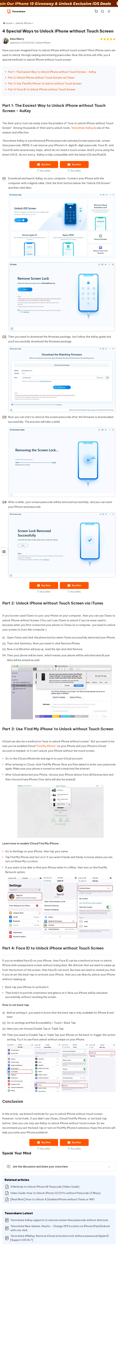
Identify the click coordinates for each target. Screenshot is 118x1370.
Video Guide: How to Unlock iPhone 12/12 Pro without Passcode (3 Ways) (55, 1193)
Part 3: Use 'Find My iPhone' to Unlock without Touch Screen (44, 83)
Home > (10, 23)
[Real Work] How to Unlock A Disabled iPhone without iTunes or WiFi (52, 1199)
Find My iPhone (46, 746)
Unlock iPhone (43, 42)
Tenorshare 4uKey (82, 128)
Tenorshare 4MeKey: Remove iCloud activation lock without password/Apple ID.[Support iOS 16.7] (59, 1238)
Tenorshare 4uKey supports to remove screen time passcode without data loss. (59, 1220)
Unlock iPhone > (25, 23)
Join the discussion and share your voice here (40, 1166)
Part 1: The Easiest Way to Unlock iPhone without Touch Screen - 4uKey (52, 72)
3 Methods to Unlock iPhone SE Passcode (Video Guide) (44, 1186)
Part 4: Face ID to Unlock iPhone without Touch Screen (41, 89)
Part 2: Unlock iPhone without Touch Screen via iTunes (41, 77)
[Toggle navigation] (108, 11)
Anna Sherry (17, 38)
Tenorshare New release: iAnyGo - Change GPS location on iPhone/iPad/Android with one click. (60, 1228)
